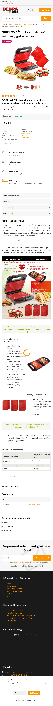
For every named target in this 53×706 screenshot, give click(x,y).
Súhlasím (34, 693)
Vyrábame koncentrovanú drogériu (19, 618)
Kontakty (10, 594)
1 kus (22, 136)
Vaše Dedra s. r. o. (27, 134)
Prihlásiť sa (40, 558)
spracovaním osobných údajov (22, 562)
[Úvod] (12, 10)
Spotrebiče (18, 25)
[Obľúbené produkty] (28, 10)
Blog (8, 596)
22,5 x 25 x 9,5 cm (27, 137)
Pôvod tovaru (9, 486)
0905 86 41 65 (6, 2)
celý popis (13, 109)
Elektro (10, 25)
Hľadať (46, 18)
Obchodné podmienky (14, 589)
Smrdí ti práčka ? (12, 621)
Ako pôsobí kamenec (14, 613)
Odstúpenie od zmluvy (15, 591)
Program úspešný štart (15, 610)
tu (35, 701)
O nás (9, 584)
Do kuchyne (28, 25)
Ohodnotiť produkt (22, 96)
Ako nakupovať (12, 586)
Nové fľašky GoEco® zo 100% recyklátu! (21, 616)
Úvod (3, 25)
